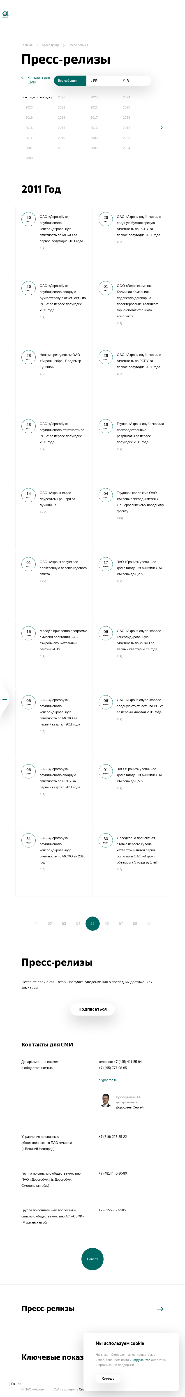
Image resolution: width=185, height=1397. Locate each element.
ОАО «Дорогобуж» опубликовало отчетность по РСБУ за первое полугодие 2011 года (53, 447)
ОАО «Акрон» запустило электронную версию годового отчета (53, 585)
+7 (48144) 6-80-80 (113, 1173)
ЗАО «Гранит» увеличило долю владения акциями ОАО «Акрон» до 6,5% (131, 792)
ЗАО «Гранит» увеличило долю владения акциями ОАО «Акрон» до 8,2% (131, 585)
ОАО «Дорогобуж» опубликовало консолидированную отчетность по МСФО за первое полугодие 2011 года (53, 240)
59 (149, 923)
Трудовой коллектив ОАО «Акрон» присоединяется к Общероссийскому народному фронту (131, 516)
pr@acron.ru (108, 1080)
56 (107, 923)
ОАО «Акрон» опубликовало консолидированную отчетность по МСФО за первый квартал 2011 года (131, 654)
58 (135, 923)
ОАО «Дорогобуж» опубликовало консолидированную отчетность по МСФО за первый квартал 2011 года (53, 723)
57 (121, 923)
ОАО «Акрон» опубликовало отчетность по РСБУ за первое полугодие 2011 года (131, 378)
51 (36, 923)
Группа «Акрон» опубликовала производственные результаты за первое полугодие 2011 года (131, 447)
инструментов (140, 1360)
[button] (158, 127)
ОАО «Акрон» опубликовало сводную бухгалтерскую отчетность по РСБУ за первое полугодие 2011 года (131, 240)
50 (21, 923)
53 (64, 923)
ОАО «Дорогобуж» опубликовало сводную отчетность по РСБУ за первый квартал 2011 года (53, 792)
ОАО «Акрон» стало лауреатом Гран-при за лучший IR (53, 516)
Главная (26, 45)
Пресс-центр (50, 45)
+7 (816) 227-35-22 (113, 1136)
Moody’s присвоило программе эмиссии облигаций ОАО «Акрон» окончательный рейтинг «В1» (53, 654)
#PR (43, 512)
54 (78, 923)
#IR (42, 248)
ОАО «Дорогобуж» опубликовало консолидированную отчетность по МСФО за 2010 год (53, 861)
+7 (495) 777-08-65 (113, 1068)
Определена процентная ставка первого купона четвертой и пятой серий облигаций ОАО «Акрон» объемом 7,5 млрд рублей (131, 861)
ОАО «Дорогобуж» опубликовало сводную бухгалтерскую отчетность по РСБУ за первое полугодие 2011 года (53, 309)
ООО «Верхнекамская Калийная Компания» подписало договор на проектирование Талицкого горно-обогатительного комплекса (131, 309)
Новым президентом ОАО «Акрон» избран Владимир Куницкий (53, 378)
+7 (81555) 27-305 (112, 1210)
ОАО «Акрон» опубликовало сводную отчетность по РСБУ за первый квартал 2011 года (131, 723)
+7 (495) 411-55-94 (128, 1062)
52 (50, 923)
